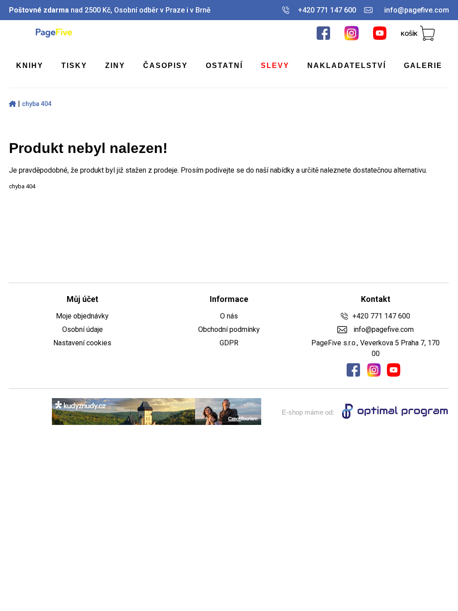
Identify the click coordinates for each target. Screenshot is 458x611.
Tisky (74, 65)
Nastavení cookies (82, 343)
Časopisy (165, 65)
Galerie (423, 65)
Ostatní (224, 65)
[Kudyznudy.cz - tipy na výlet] (156, 412)
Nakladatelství (346, 65)
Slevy (275, 65)
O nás (229, 316)
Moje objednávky (82, 316)
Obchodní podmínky (229, 329)
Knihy (29, 65)
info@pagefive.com (416, 10)
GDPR (229, 343)
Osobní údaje (82, 329)
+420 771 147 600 (327, 10)
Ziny (115, 65)
